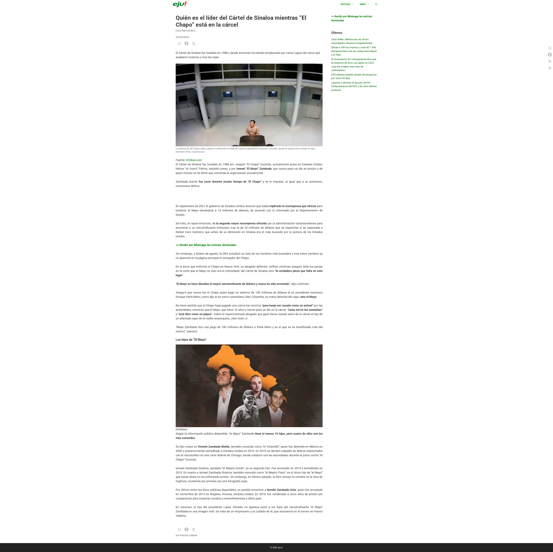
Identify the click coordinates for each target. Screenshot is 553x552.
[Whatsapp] (179, 43)
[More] (549, 68)
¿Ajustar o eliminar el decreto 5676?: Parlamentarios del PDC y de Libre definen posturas (354, 86)
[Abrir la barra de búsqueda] (376, 4)
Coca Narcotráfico (186, 30)
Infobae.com (194, 160)
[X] (193, 43)
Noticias (345, 4)
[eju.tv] (180, 4)
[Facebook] (186, 43)
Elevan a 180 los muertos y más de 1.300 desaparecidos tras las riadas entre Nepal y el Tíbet (354, 51)
